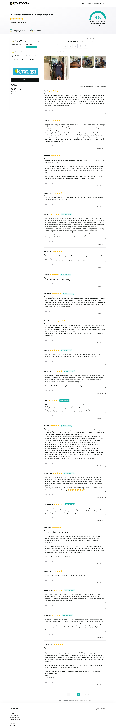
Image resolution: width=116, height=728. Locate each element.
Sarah (46, 91)
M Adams (47, 615)
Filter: (101, 87)
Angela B (47, 155)
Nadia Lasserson (49, 321)
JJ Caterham (48, 504)
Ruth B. (46, 350)
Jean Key (47, 120)
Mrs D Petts (48, 473)
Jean (45, 400)
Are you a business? (96, 3)
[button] (83, 3)
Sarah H (46, 425)
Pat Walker (47, 293)
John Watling (48, 644)
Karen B (47, 214)
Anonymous (48, 193)
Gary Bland (47, 527)
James (46, 274)
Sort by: (87, 87)
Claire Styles (48, 590)
